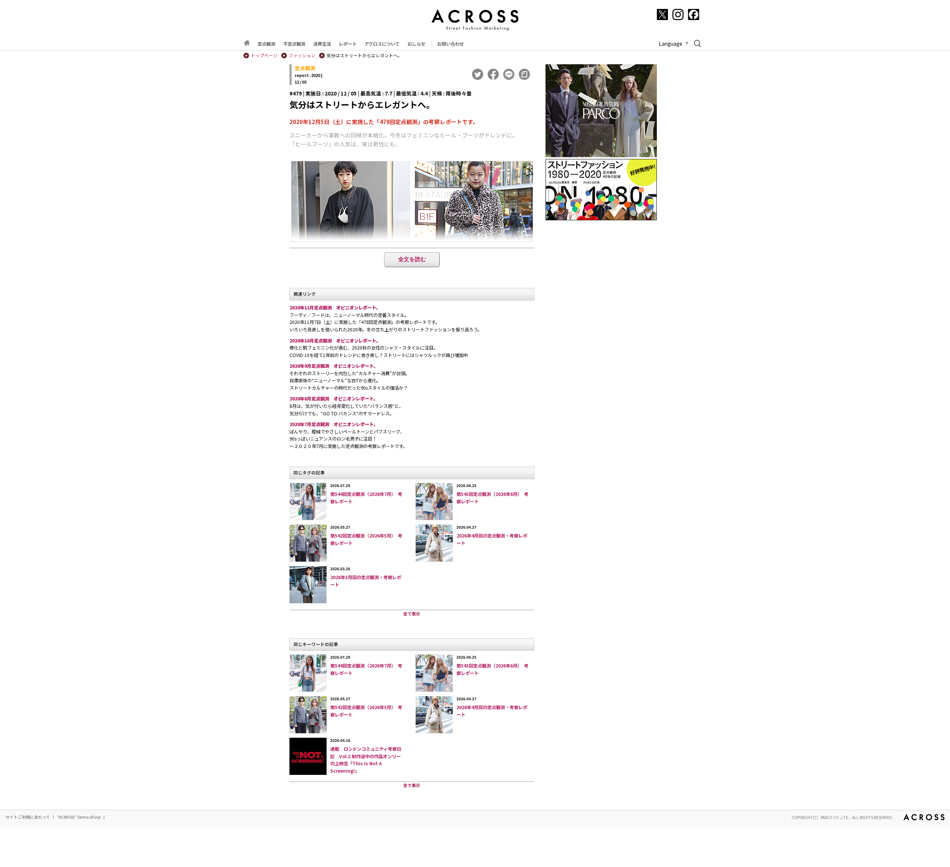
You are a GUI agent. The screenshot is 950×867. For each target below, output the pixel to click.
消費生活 (322, 43)
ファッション (302, 55)
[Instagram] (678, 14)
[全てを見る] (412, 614)
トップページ (264, 55)
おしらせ (416, 43)
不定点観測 (294, 43)
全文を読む (412, 259)
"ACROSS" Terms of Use (79, 817)
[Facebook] (693, 14)
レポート (348, 43)
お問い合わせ (450, 43)
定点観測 (266, 43)
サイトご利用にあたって (28, 817)
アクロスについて (382, 43)
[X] (662, 14)
